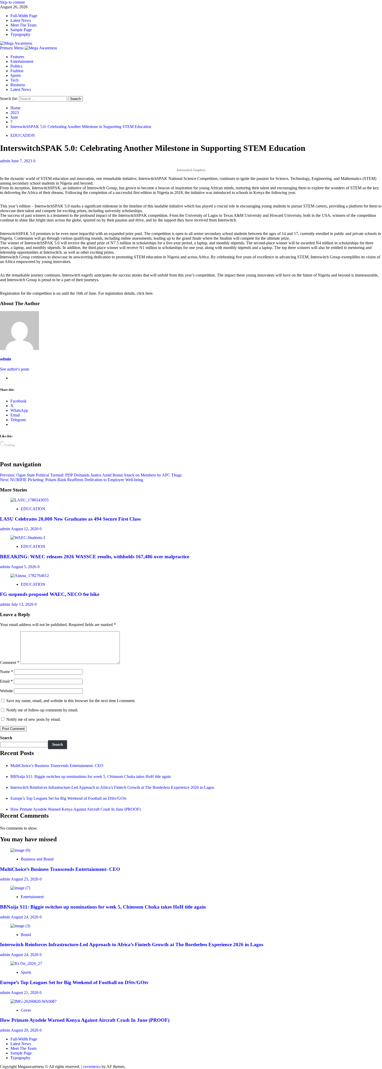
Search (6, 738)
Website (6, 691)
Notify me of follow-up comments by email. (42, 710)
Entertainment (21, 61)
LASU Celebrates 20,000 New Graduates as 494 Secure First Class (70, 519)
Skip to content (12, 2)
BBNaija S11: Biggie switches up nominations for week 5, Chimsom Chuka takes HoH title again (90, 776)
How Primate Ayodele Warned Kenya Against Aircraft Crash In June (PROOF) (75, 809)
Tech (14, 80)
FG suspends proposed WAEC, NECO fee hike (49, 594)
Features (17, 57)
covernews (92, 1066)
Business (17, 85)
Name (6, 671)
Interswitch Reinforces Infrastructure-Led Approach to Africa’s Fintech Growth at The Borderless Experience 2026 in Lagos (112, 787)
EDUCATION (22, 135)
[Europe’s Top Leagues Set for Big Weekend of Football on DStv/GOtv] (26, 963)
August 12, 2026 (25, 529)
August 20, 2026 (25, 1030)
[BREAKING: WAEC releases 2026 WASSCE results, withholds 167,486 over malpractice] (27, 537)
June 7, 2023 (22, 161)
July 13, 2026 (23, 604)
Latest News (20, 20)
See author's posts (14, 369)
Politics (16, 66)
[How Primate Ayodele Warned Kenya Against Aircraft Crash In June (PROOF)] (33, 1001)
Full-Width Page (23, 16)
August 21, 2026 (25, 992)
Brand (26, 934)
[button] (12, 48)
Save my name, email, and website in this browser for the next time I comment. (70, 700)
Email (6, 681)
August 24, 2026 (25, 917)
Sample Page (21, 30)
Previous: (91, 475)
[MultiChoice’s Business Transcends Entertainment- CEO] (20, 850)
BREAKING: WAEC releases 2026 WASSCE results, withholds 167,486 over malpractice (94, 556)
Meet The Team (23, 25)
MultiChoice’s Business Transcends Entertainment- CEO (56, 765)
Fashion (16, 71)
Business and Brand (37, 859)
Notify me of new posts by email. (33, 719)
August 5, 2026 (24, 566)
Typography (20, 34)
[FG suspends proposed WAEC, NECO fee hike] (29, 575)
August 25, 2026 (25, 879)
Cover (26, 1010)
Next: (71, 480)
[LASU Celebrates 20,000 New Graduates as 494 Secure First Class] (29, 500)
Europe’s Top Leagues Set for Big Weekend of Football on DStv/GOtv (68, 798)
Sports (15, 75)
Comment (9, 662)
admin (5, 161)
